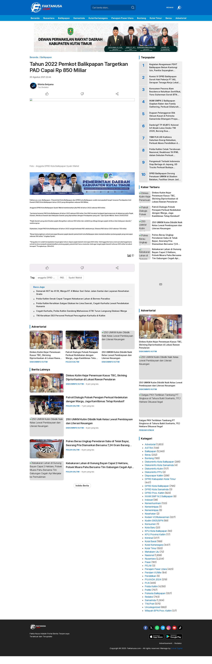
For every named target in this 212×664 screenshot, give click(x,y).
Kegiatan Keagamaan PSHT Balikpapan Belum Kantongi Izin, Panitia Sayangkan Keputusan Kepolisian (163, 69)
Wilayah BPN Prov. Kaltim (158, 610)
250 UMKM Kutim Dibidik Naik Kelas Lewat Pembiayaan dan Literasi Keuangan (117, 355)
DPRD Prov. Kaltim (154, 492)
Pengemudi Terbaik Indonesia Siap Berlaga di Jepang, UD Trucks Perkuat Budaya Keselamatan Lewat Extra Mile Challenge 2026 (164, 167)
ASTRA (149, 447)
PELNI (148, 565)
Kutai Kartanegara (154, 544)
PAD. (62, 277)
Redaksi (149, 596)
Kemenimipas (151, 506)
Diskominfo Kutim (154, 468)
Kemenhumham (153, 503)
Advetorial (150, 444)
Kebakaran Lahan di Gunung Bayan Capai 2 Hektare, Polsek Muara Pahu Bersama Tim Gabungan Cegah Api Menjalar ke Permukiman (99, 467)
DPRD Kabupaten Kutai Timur (160, 479)
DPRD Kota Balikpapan (157, 485)
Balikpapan (46, 57)
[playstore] (173, 638)
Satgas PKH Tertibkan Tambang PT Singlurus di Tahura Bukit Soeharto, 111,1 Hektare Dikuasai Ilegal (159, 423)
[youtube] (174, 628)
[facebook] (145, 628)
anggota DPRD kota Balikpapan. (48, 277)
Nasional (149, 555)
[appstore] (156, 638)
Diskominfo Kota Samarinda (159, 465)
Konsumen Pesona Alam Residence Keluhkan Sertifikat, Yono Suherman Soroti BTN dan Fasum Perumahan (165, 93)
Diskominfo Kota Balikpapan (159, 461)
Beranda (34, 57)
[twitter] (151, 628)
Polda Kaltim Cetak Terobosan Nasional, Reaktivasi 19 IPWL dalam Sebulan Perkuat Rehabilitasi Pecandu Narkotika (164, 155)
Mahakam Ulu (152, 551)
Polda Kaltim (151, 586)
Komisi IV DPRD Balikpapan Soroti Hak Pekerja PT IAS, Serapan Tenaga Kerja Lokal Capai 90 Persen (163, 81)
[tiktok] (180, 628)
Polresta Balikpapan (155, 593)
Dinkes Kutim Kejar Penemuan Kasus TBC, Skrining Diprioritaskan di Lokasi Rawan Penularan (45, 356)
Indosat (149, 499)
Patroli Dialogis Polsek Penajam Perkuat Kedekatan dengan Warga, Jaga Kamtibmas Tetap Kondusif (82, 356)
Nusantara (150, 558)
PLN (147, 582)
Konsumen (150, 524)
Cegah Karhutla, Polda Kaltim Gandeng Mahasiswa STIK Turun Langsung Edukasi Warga (81, 311)
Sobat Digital (176, 648)
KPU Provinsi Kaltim (155, 534)
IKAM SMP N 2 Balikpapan (159, 496)
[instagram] (168, 628)
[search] (133, 7)
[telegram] (163, 628)
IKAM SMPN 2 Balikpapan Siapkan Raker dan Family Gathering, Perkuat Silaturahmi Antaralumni (165, 105)
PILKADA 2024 (153, 579)
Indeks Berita (82, 485)
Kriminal (149, 537)
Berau (148, 454)
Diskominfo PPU (153, 472)
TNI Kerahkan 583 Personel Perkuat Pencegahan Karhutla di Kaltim (70, 315)
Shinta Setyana (46, 84)
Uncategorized (152, 607)
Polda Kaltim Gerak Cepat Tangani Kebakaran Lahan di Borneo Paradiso (73, 298)
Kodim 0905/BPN (154, 520)
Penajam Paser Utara (156, 569)
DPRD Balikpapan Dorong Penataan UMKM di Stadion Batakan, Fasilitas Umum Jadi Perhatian (164, 178)
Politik (148, 589)
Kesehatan (150, 513)
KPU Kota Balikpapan (156, 530)
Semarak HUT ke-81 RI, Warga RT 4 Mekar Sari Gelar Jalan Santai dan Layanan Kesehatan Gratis (82, 292)
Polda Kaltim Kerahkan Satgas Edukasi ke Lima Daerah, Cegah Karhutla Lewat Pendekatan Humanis (82, 305)
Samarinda (150, 600)
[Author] (33, 85)
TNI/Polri (149, 603)
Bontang (149, 458)
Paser (148, 562)
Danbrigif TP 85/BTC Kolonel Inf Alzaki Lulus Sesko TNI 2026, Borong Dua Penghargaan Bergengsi (164, 129)
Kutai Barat (150, 541)
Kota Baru (150, 527)
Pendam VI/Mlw (153, 572)
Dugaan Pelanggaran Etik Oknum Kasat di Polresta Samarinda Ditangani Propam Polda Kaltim (164, 117)
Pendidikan (150, 576)
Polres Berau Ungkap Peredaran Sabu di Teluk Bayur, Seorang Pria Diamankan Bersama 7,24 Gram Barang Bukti (97, 445)
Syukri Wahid (75, 277)
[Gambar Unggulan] (82, 130)
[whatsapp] (157, 628)
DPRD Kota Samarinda (157, 489)
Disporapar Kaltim (154, 475)
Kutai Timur (150, 548)
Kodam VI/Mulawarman (157, 517)
